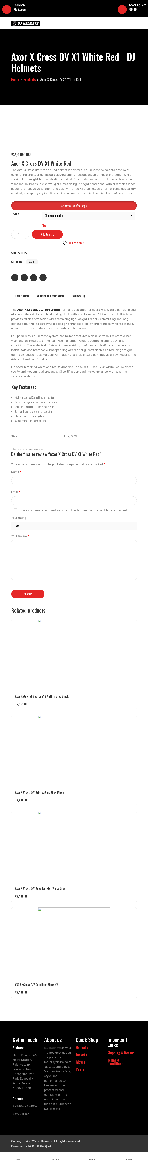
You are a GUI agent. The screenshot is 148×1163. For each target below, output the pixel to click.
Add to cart (47, 234)
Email (15, 492)
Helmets (82, 1047)
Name (16, 472)
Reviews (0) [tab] (78, 296)
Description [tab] (22, 296)
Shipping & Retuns (121, 1052)
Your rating (18, 518)
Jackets (81, 1054)
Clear (45, 226)
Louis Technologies (39, 1146)
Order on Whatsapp (76, 206)
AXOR (32, 262)
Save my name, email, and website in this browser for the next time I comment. (74, 510)
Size (16, 214)
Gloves (80, 1062)
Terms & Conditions (115, 1061)
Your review (20, 536)
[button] (74, 205)
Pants (80, 1069)
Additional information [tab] (50, 296)
